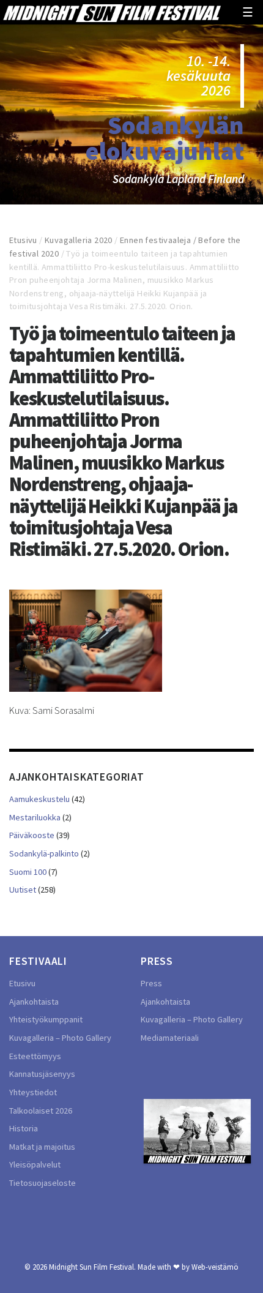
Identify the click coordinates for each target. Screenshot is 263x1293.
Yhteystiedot (33, 1092)
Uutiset (22, 889)
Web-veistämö (215, 1267)
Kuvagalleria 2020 (79, 239)
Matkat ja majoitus (42, 1146)
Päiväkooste (31, 835)
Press (151, 983)
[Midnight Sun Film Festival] (112, 12)
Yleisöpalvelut (35, 1164)
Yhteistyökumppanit (46, 1019)
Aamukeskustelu (39, 798)
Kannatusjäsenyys (42, 1073)
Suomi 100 (27, 871)
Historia (23, 1128)
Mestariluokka (35, 817)
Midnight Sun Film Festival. (92, 1267)
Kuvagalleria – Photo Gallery (60, 1037)
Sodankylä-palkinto (44, 853)
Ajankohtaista (34, 1001)
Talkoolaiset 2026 (40, 1110)
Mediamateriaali (170, 1037)
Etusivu (23, 239)
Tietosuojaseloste (42, 1182)
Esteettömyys (35, 1056)
